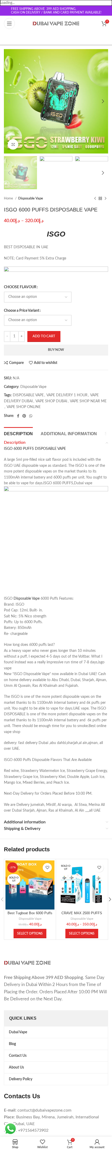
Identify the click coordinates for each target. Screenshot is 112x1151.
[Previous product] (95, 198)
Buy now (56, 350)
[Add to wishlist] (47, 867)
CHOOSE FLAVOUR (20, 287)
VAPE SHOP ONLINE (24, 407)
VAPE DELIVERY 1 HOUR (67, 395)
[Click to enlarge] (13, 144)
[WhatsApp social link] (31, 415)
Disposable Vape (30, 198)
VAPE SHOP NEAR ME (88, 401)
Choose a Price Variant (21, 310)
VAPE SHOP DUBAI (51, 401)
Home (9, 198)
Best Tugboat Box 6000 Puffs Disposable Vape (30, 915)
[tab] (18, 433)
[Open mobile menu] (9, 23)
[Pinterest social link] (24, 415)
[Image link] (27, 963)
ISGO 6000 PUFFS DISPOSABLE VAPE (35, 449)
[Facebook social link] (18, 415)
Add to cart (44, 336)
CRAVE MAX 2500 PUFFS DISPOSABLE (81, 915)
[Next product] (105, 198)
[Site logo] (56, 23)
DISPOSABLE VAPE (28, 395)
